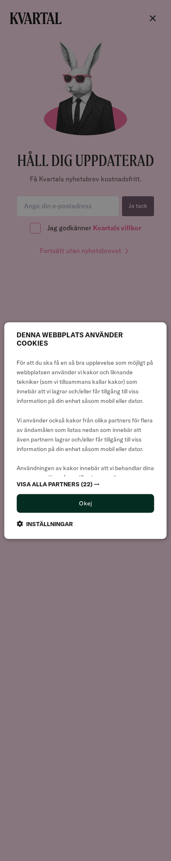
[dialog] (85, 430)
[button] (85, 484)
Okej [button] (85, 503)
